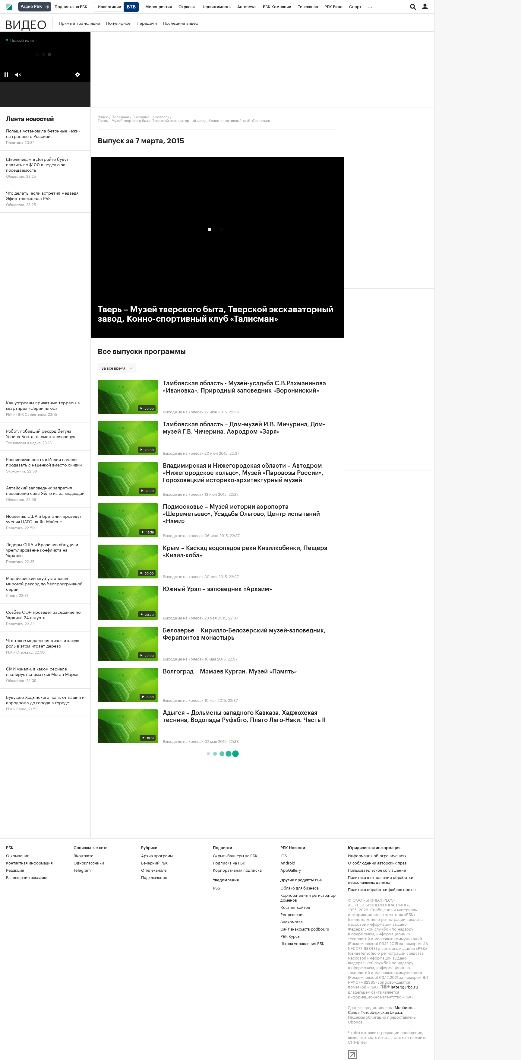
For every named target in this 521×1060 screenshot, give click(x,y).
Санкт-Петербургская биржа (375, 1012)
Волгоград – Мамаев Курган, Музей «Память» (230, 672)
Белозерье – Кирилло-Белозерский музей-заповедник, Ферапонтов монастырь (244, 634)
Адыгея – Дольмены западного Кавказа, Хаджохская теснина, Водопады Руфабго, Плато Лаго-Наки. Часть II (244, 716)
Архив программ (157, 855)
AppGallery (290, 870)
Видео (25, 23)
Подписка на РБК (229, 862)
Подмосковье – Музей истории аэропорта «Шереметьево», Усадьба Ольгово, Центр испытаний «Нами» (241, 514)
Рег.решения (292, 914)
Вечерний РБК (154, 862)
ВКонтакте (83, 855)
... (370, 6)
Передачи (147, 22)
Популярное (118, 22)
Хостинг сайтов (295, 907)
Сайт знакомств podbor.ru (304, 928)
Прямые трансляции (79, 22)
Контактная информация (29, 862)
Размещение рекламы (26, 877)
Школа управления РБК (302, 943)
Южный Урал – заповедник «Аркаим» (217, 589)
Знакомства (291, 921)
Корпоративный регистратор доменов (308, 897)
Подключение (154, 877)
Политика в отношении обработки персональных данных (380, 879)
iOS (283, 855)
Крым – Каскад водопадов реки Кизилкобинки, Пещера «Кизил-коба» (245, 552)
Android (287, 862)
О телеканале (153, 870)
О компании (18, 855)
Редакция (15, 870)
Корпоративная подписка (237, 870)
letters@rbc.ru (404, 986)
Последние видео (180, 22)
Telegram (82, 870)
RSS (216, 887)
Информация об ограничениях (377, 855)
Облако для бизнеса (299, 887)
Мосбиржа (405, 1007)
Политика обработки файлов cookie (382, 889)
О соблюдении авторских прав (377, 862)
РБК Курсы (290, 936)
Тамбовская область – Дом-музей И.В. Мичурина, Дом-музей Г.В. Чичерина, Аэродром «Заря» (244, 428)
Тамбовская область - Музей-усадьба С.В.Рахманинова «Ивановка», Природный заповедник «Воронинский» (244, 387)
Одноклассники (89, 862)
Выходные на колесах (150, 116)
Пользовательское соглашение (377, 870)
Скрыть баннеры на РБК (235, 855)
